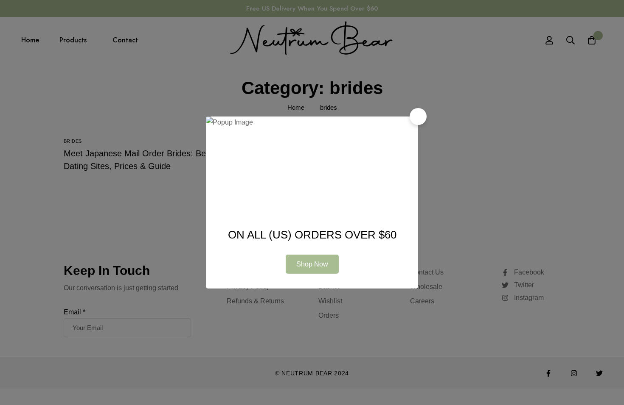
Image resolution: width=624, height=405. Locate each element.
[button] (418, 116)
